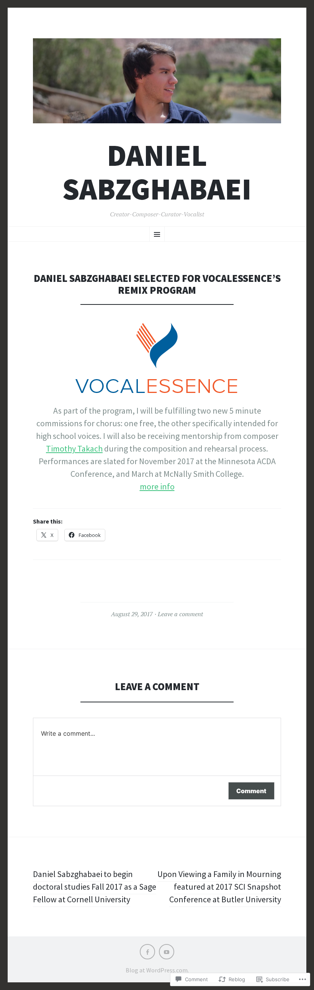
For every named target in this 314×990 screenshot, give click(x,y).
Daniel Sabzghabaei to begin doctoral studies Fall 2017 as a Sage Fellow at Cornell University (94, 887)
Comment (251, 791)
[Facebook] (147, 951)
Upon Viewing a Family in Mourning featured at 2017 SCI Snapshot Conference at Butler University (219, 887)
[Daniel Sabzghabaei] (157, 80)
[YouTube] (166, 951)
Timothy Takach (74, 448)
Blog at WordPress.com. (157, 970)
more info (157, 486)
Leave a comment (180, 614)
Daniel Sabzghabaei (157, 172)
